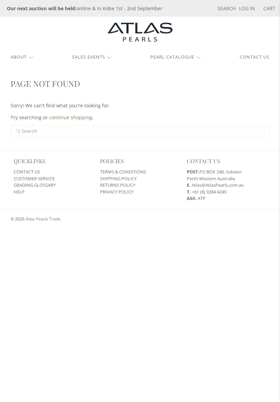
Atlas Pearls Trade (43, 218)
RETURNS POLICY (117, 185)
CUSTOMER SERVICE (34, 178)
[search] (140, 131)
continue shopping (70, 117)
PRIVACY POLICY (117, 192)
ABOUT (19, 57)
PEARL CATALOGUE (172, 57)
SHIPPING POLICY (118, 178)
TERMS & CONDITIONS (123, 172)
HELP (19, 192)
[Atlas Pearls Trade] (140, 34)
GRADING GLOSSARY (35, 185)
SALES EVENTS (88, 57)
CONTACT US (254, 57)
